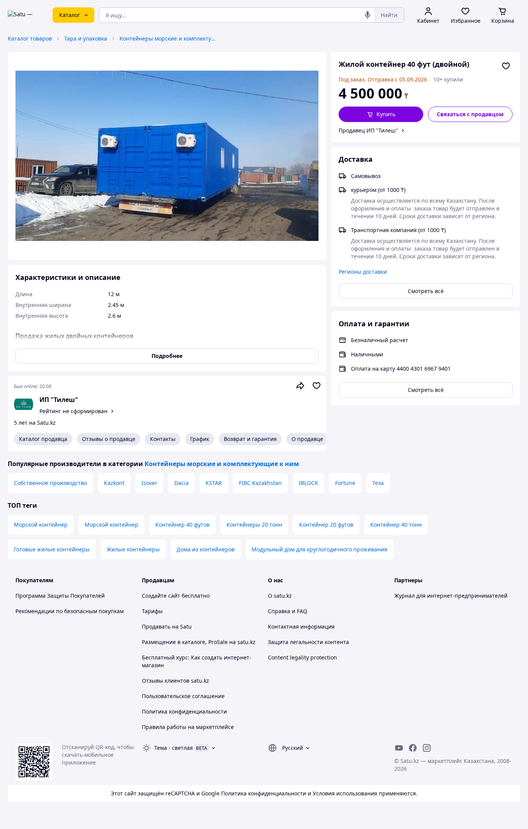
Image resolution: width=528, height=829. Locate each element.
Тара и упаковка (85, 38)
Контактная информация (301, 626)
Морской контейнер (41, 524)
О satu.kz (280, 595)
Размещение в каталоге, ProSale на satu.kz (198, 642)
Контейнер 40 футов (182, 524)
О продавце (307, 438)
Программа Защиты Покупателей (60, 595)
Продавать (156, 626)
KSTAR (214, 483)
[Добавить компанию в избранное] (316, 385)
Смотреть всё (426, 291)
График (199, 438)
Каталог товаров (30, 38)
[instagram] (426, 748)
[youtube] (399, 748)
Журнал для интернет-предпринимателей (451, 595)
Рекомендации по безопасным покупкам (69, 611)
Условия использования (345, 793)
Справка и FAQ (287, 611)
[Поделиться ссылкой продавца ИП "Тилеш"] (300, 385)
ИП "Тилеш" (58, 399)
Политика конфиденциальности (184, 711)
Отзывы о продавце (108, 438)
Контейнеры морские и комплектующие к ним (167, 38)
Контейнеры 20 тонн (254, 524)
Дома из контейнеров (206, 549)
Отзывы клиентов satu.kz (175, 680)
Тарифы (152, 611)
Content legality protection (302, 657)
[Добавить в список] (506, 66)
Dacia (181, 483)
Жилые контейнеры (133, 549)
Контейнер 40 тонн (396, 524)
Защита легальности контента (308, 642)
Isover (149, 483)
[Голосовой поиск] (367, 15)
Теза (378, 483)
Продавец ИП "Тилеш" (368, 130)
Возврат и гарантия (250, 438)
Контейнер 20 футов (326, 524)
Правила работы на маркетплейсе (188, 727)
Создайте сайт (161, 595)
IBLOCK (308, 483)
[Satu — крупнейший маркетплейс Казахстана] (25, 15)
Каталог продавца (43, 438)
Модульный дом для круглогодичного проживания (319, 549)
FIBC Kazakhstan (260, 483)
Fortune (345, 483)
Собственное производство (50, 483)
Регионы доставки (363, 271)
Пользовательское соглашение (183, 696)
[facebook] (412, 748)
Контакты (162, 438)
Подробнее (167, 355)
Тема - (173, 747)
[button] (381, 114)
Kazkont (114, 483)
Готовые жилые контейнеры (52, 549)
